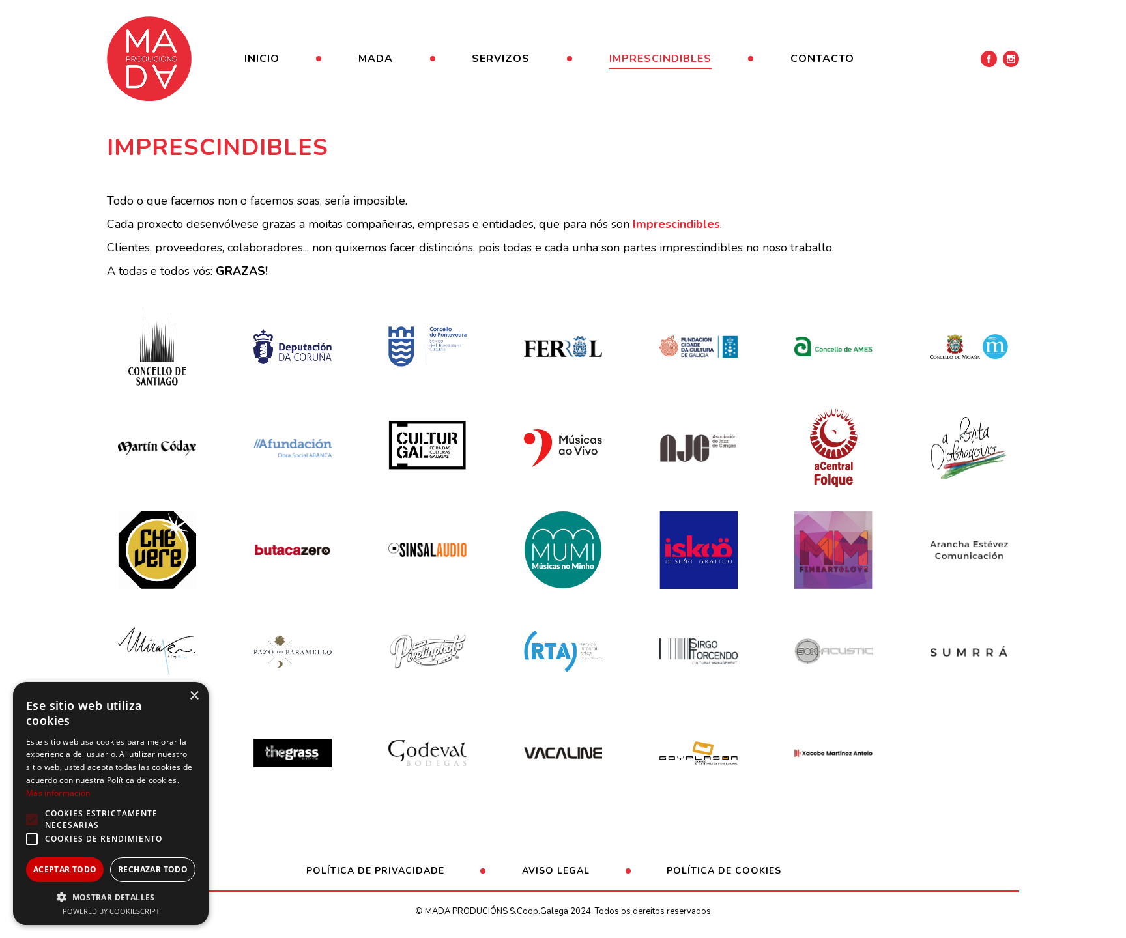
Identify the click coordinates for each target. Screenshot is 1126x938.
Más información (58, 793)
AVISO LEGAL (556, 870)
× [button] (194, 696)
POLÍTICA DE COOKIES (724, 870)
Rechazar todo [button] (153, 869)
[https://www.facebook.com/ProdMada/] (989, 59)
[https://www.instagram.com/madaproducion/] (1011, 59)
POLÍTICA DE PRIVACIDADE (375, 870)
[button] (110, 896)
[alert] (111, 803)
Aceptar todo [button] (65, 869)
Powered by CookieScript (111, 911)
